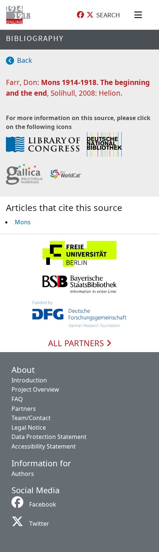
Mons (23, 222)
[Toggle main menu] (139, 14)
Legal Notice (28, 427)
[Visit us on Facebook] (80, 15)
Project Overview (35, 389)
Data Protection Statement (49, 437)
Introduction (29, 380)
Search (108, 14)
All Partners (77, 343)
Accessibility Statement (43, 446)
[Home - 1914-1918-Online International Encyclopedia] (20, 15)
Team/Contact (31, 418)
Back (24, 60)
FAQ (17, 399)
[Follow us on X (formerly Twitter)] (90, 15)
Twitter (39, 523)
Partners (23, 409)
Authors (22, 474)
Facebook (42, 504)
